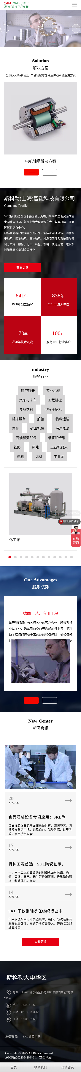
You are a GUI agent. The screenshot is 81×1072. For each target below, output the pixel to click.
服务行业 (40, 377)
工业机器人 (59, 447)
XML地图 (45, 1057)
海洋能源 (62, 428)
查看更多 (22, 267)
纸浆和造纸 (56, 438)
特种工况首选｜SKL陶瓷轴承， (37, 864)
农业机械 (53, 391)
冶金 (15, 428)
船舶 (40, 419)
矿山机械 (37, 428)
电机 (20, 457)
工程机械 (55, 400)
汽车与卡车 (28, 400)
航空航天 (28, 391)
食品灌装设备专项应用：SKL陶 (37, 817)
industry (40, 369)
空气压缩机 (53, 409)
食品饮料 (26, 409)
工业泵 (59, 457)
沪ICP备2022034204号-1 (21, 1057)
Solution (40, 60)
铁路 (17, 447)
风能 (35, 447)
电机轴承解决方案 (40, 161)
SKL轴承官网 (32, 1036)
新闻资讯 (40, 728)
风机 (38, 457)
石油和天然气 (26, 438)
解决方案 (40, 68)
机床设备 (19, 419)
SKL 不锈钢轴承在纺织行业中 (35, 911)
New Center (40, 721)
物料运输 (62, 419)
